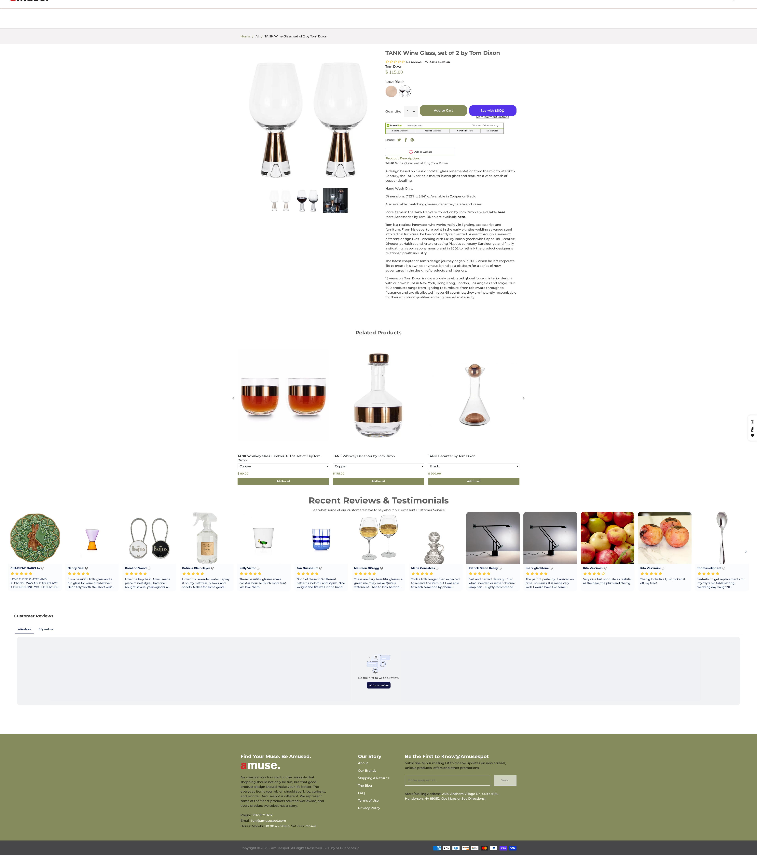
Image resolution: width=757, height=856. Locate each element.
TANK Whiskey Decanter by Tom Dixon (364, 456)
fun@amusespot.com (268, 821)
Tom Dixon (393, 66)
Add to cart (283, 481)
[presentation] (233, 398)
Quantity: (393, 111)
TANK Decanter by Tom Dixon (451, 456)
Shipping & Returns (373, 778)
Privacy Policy (369, 808)
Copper (391, 91)
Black (405, 91)
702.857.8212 (262, 815)
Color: (395, 82)
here (501, 212)
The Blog (365, 785)
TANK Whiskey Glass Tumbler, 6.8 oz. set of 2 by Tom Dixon (279, 458)
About (363, 763)
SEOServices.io (347, 848)
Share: (389, 140)
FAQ (361, 793)
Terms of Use (368, 800)
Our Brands (367, 770)
